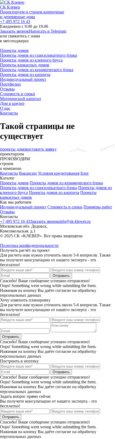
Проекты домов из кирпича (25, 74)
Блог (84, 173)
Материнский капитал (20, 98)
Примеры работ (97, 207)
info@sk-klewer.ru (75, 221)
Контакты (9, 113)
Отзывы (7, 89)
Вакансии (28, 173)
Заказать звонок (14, 31)
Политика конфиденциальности (29, 245)
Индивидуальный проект (23, 79)
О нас (5, 108)
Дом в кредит (12, 103)
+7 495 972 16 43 (15, 21)
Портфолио (10, 84)
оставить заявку (42, 149)
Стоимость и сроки (17, 93)
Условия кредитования (58, 173)
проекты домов (14, 149)
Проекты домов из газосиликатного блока (38, 55)
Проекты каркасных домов (24, 65)
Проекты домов (14, 50)
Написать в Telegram (47, 31)
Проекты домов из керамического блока (36, 69)
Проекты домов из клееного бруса (31, 60)
